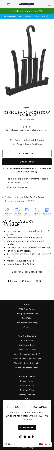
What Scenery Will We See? (27, 354)
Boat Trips (27, 318)
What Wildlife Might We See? (27, 358)
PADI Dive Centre (27, 309)
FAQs (27, 399)
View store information (17, 187)
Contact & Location (27, 376)
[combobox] (45, 444)
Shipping (22, 130)
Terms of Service (27, 394)
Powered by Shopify (27, 448)
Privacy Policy (27, 381)
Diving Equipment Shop (27, 313)
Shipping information (27, 272)
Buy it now (27, 162)
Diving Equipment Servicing (27, 363)
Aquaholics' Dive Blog (27, 322)
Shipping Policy (27, 390)
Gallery (27, 327)
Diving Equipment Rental (27, 367)
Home (26, 107)
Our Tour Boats (27, 340)
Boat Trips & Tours (27, 349)
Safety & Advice (27, 345)
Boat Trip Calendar (27, 336)
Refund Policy (27, 385)
